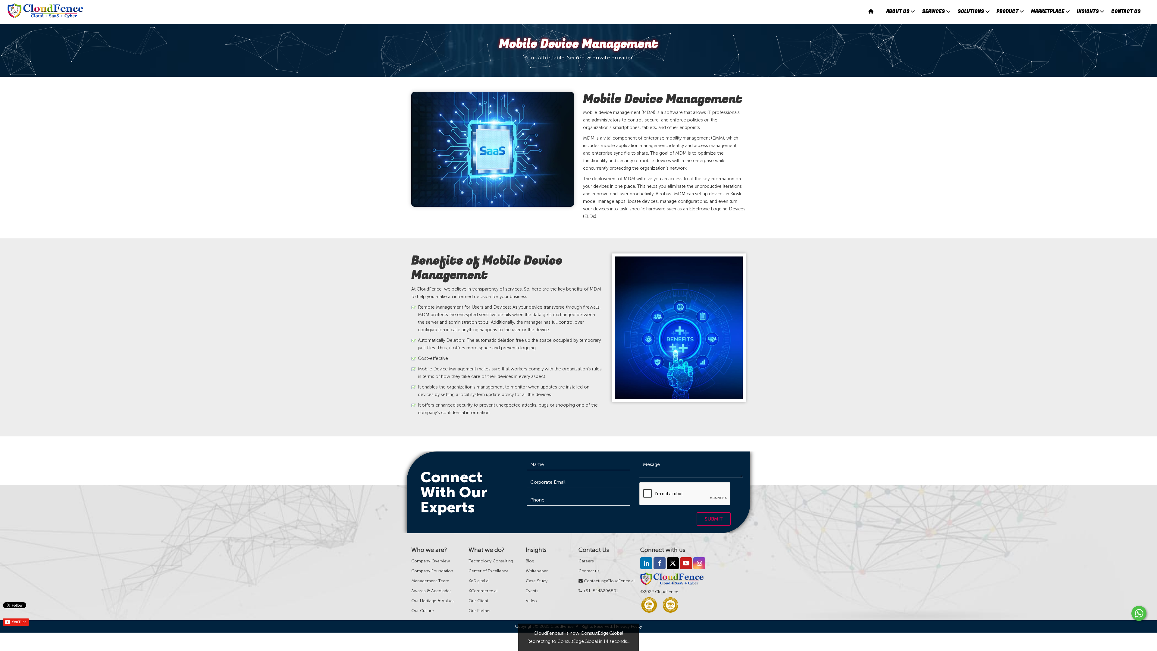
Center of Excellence (489, 571)
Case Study (536, 580)
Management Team (430, 580)
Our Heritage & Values (433, 600)
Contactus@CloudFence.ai (609, 580)
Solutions (971, 11)
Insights (1088, 11)
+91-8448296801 (600, 590)
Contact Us (1126, 11)
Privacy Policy (629, 626)
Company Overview (430, 561)
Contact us (589, 571)
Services (933, 11)
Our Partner (480, 610)
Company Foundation (432, 571)
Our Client (478, 600)
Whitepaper (537, 571)
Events (532, 590)
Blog (530, 561)
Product (1007, 11)
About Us (898, 11)
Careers (586, 561)
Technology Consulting (491, 561)
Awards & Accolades (431, 590)
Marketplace (1047, 11)
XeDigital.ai (479, 580)
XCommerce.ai (483, 590)
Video (531, 600)
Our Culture (422, 610)
